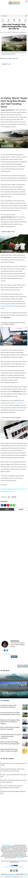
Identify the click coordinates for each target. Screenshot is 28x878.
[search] (26, 15)
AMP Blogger (20, 876)
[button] (2, 505)
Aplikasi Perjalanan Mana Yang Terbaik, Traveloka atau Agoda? (9, 750)
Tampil (8, 64)
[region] (14, 10)
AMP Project (12, 876)
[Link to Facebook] (11, 871)
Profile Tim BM (20, 857)
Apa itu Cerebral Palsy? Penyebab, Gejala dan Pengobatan (10, 728)
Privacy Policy (7, 866)
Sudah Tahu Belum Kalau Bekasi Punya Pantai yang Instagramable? (10, 742)
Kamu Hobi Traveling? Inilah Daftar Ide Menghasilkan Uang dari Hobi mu (14, 26)
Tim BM (25, 874)
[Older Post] (25, 666)
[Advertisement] (14, 81)
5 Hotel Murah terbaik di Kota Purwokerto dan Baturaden (8, 706)
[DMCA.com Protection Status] (14, 865)
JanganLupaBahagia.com (8, 845)
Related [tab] (7, 509)
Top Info (14, 497)
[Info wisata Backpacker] (14, 3)
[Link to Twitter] (17, 871)
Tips (9, 497)
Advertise (14, 866)
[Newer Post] (19, 666)
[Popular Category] (14, 677)
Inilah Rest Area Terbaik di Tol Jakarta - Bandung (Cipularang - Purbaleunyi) (10, 736)
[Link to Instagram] (14, 871)
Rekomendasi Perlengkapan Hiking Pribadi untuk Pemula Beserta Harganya (10, 721)
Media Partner (20, 866)
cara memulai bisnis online (8, 306)
